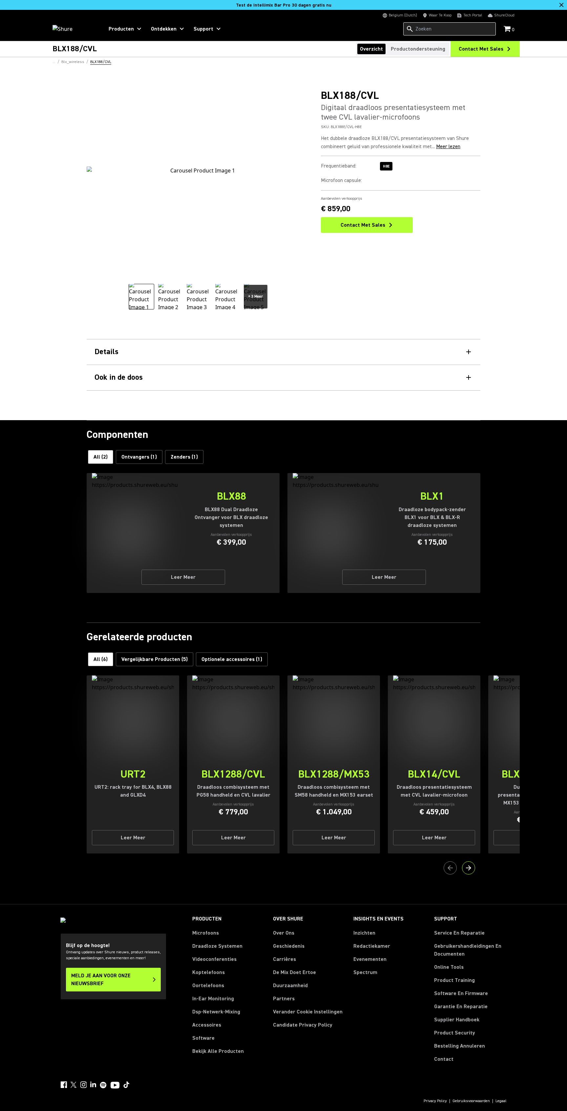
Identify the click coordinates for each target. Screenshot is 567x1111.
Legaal (501, 1101)
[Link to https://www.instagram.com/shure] (83, 1084)
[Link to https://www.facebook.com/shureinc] (63, 1084)
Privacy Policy (435, 1101)
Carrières (284, 959)
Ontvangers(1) (139, 457)
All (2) (101, 457)
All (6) (101, 659)
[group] (141, 296)
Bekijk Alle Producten (218, 1051)
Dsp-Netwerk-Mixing (216, 1012)
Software (203, 1038)
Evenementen (370, 959)
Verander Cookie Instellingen (308, 1012)
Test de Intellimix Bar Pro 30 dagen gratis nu (283, 5)
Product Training (454, 980)
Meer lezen (448, 146)
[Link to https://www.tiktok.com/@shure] (126, 1084)
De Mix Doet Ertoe (294, 972)
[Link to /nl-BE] (73, 29)
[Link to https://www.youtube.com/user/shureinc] (115, 1085)
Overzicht (371, 49)
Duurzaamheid (290, 985)
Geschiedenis (288, 946)
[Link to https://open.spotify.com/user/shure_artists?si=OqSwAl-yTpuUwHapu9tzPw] (103, 1085)
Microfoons (205, 933)
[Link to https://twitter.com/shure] (73, 1084)
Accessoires (206, 1025)
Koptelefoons (208, 972)
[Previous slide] (450, 867)
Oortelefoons (208, 985)
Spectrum (365, 972)
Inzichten (364, 933)
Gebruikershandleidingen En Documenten (467, 950)
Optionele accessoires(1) (231, 659)
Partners (284, 998)
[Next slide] (468, 867)
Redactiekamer (371, 946)
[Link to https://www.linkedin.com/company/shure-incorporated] (93, 1084)
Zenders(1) (184, 457)
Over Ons (283, 933)
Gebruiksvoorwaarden (471, 1101)
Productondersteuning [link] (418, 49)
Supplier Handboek (456, 1019)
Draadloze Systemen (217, 946)
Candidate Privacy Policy (302, 1025)
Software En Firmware (461, 993)
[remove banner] (561, 5)
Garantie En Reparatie (461, 1006)
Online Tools (449, 967)
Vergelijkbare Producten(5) (154, 659)
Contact (443, 1059)
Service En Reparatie (459, 933)
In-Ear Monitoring (213, 998)
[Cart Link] (508, 29)
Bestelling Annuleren (459, 1045)
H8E (386, 166)
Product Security (454, 1033)
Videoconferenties (214, 959)
